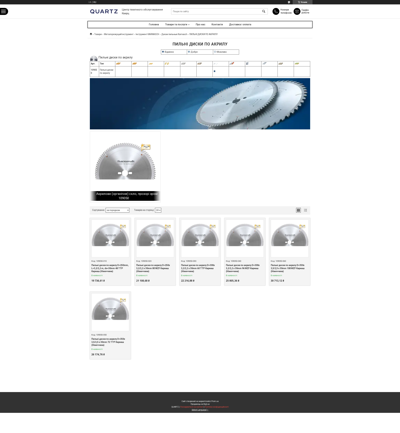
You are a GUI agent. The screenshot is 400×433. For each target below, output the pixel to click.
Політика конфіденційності (217, 407)
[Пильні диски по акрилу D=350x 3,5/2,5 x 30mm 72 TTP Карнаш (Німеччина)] (110, 312)
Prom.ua (215, 401)
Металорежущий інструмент (119, 34)
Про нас (200, 24)
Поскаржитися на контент (191, 407)
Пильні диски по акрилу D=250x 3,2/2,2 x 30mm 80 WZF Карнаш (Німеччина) (153, 268)
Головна (154, 24)
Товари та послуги (176, 24)
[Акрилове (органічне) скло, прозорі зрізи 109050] (125, 166)
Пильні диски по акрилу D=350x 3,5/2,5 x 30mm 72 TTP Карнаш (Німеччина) (108, 342)
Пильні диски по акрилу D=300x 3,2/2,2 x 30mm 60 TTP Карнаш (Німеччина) (198, 268)
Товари (98, 34)
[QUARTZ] (104, 11)
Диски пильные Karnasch (174, 34)
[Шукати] (264, 11)
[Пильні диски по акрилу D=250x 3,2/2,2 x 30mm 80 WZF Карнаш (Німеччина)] (155, 238)
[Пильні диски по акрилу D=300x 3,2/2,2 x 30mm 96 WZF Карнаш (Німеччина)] (245, 238)
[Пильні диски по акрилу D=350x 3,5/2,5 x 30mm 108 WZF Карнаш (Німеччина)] (290, 238)
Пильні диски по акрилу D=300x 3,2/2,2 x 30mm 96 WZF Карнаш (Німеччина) (243, 268)
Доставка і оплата (240, 24)
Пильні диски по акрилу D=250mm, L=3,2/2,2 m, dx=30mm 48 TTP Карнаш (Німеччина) (110, 268)
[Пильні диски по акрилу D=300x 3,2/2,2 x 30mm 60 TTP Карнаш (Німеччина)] (200, 238)
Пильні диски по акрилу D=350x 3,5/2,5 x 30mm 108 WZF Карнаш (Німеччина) (288, 268)
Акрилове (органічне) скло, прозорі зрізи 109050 (127, 196)
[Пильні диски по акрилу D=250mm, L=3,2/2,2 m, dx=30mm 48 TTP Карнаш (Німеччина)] (110, 238)
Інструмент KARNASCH (147, 34)
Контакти (217, 24)
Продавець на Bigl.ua (200, 404)
